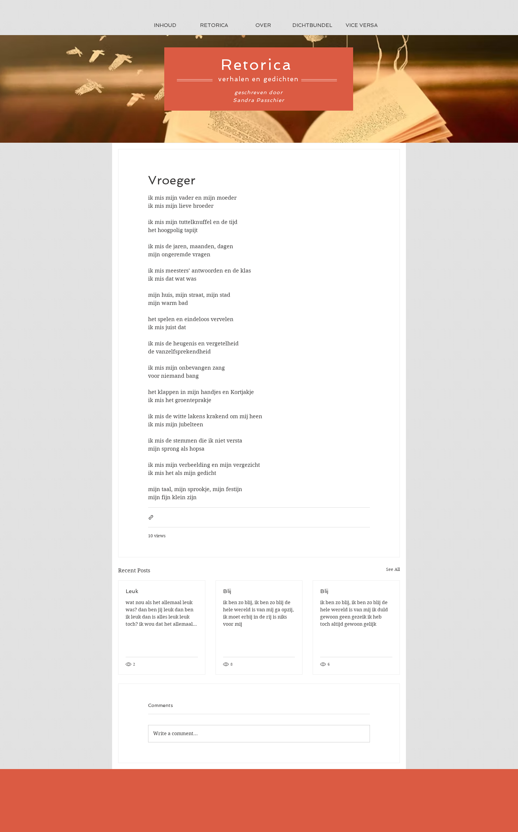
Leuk (132, 591)
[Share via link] (151, 517)
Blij (227, 591)
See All (393, 569)
